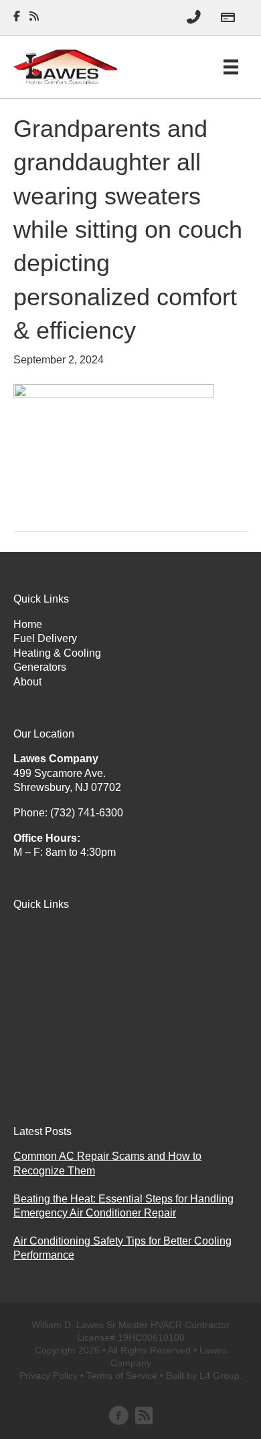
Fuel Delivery (45, 638)
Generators (39, 667)
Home (27, 624)
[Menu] (231, 67)
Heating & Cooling (57, 653)
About (27, 681)
